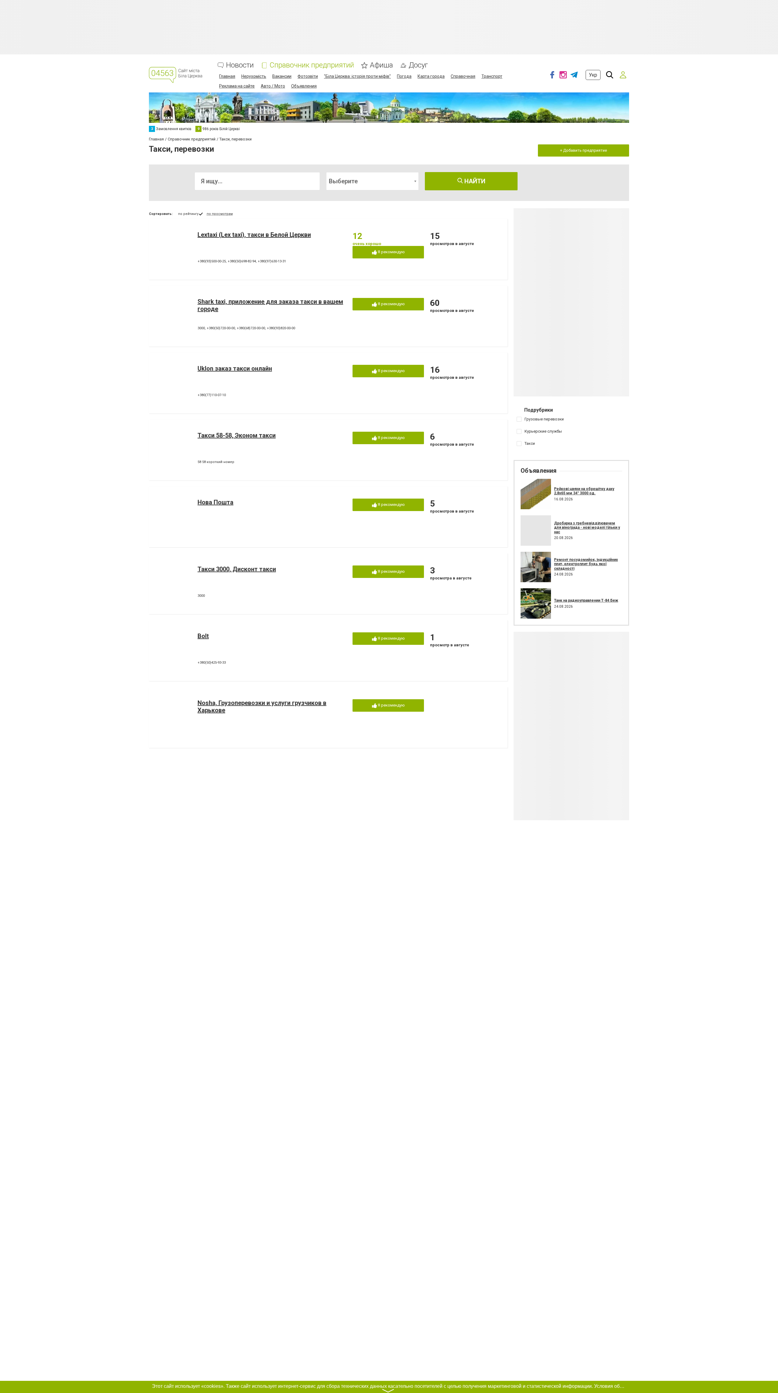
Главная (227, 76)
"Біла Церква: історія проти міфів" (357, 76)
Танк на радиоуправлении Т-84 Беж (586, 600)
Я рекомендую (391, 252)
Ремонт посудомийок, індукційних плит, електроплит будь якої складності (586, 564)
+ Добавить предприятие (583, 150)
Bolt (203, 636)
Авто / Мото (273, 86)
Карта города (431, 76)
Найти (474, 181)
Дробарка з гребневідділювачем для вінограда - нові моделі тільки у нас (587, 527)
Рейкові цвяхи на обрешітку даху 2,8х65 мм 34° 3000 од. (584, 491)
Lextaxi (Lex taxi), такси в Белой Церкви (254, 234)
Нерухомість (253, 76)
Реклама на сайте (237, 86)
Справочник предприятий (312, 65)
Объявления (304, 86)
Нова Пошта (215, 502)
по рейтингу (188, 214)
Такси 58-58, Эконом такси (237, 435)
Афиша (381, 65)
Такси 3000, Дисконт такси (237, 569)
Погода (404, 76)
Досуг (418, 65)
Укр (593, 75)
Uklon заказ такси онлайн (235, 368)
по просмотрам (220, 214)
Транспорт (491, 76)
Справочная (463, 76)
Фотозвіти (308, 76)
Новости (240, 65)
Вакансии (281, 76)
